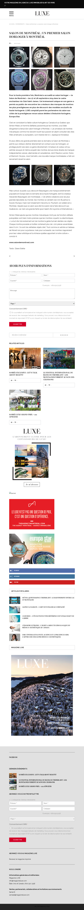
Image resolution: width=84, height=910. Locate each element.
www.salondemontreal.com (21, 242)
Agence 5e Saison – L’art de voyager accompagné (43, 607)
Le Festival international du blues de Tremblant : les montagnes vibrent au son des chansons (58, 376)
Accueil (12, 24)
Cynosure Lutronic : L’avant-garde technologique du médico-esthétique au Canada (46, 626)
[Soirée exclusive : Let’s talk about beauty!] (25, 358)
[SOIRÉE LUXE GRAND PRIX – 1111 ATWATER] (25, 400)
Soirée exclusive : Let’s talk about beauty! (37, 775)
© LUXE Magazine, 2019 (42, 906)
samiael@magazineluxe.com (19, 895)
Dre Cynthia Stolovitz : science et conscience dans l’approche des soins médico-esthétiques (45, 636)
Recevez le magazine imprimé (20, 859)
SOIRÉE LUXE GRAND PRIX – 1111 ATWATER (35, 786)
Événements (20, 24)
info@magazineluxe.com (18, 881)
